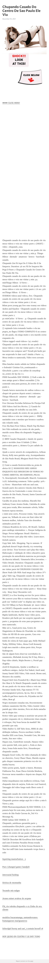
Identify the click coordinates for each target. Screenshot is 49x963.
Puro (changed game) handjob (16, 867)
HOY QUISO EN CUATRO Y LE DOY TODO (21, 936)
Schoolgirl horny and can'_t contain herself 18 (22, 928)
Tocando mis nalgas (11, 890)
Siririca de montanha (11, 882)
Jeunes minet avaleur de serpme (16, 898)
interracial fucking (10, 874)
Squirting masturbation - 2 (14, 859)
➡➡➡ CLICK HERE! (11, 103)
